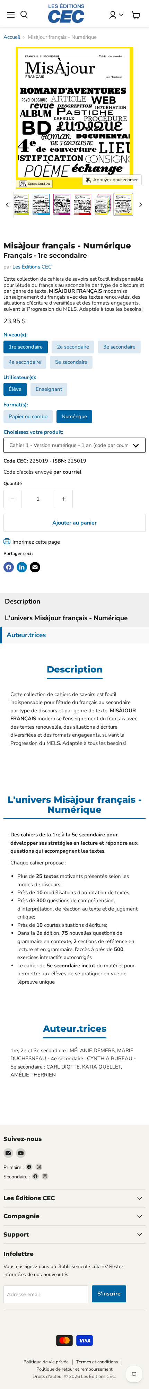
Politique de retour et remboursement (74, 1369)
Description (22, 601)
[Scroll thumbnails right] (139, 205)
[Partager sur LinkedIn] (22, 567)
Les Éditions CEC (32, 266)
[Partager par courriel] (35, 567)
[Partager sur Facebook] (8, 567)
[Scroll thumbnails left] (8, 205)
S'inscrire (109, 1294)
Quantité (12, 483)
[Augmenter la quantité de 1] (64, 499)
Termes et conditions (97, 1362)
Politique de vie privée (46, 1362)
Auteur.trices (26, 635)
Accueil (11, 37)
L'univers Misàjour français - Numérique (66, 618)
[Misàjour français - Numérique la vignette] (20, 204)
